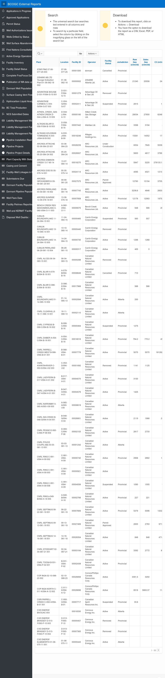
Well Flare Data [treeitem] (14, 197)
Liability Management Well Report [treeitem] (23, 120)
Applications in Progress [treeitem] (18, 11)
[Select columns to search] (40, 53)
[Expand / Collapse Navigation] (3, 3)
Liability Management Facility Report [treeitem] (25, 127)
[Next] (158, 650)
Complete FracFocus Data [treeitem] (19, 75)
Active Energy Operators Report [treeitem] (22, 56)
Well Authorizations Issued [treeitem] (19, 30)
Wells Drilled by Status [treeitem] (17, 36)
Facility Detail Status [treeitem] (16, 69)
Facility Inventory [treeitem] (15, 62)
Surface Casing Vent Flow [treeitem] (19, 94)
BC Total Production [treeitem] (16, 107)
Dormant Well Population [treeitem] (19, 88)
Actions (91, 53)
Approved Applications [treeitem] (17, 17)
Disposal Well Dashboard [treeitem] (19, 217)
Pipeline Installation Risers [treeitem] (19, 139)
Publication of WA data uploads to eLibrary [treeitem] (28, 81)
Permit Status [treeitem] (13, 23)
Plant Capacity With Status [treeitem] (19, 159)
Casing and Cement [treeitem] (16, 165)
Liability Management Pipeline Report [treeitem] (25, 133)
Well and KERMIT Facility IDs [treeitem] (21, 210)
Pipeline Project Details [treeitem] (18, 152)
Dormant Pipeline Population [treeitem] (20, 191)
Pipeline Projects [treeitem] (14, 146)
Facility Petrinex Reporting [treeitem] (19, 204)
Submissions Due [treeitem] (15, 178)
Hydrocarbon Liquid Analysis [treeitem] (20, 101)
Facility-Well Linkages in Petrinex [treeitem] (23, 172)
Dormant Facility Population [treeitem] (20, 185)
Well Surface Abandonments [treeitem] (20, 43)
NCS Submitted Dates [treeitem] (17, 114)
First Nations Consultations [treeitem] (20, 49)
